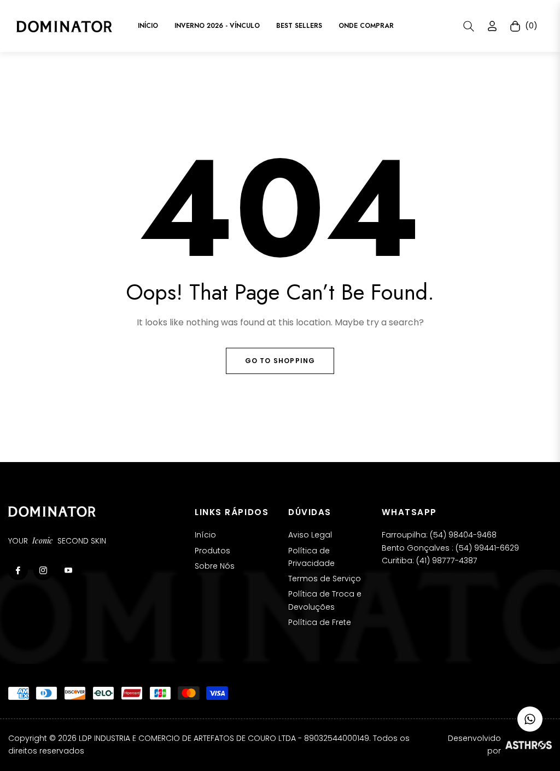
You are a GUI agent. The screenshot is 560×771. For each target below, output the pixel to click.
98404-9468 (472, 534)
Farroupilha (404, 534)
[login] (492, 26)
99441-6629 (496, 547)
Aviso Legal (310, 534)
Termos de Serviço (324, 578)
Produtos (212, 550)
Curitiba (397, 560)
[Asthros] (528, 744)
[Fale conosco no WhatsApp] (529, 719)
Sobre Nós (215, 565)
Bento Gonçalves (416, 547)
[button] (469, 26)
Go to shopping (280, 360)
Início (205, 534)
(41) (424, 560)
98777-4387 (454, 560)
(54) (439, 534)
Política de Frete (319, 622)
